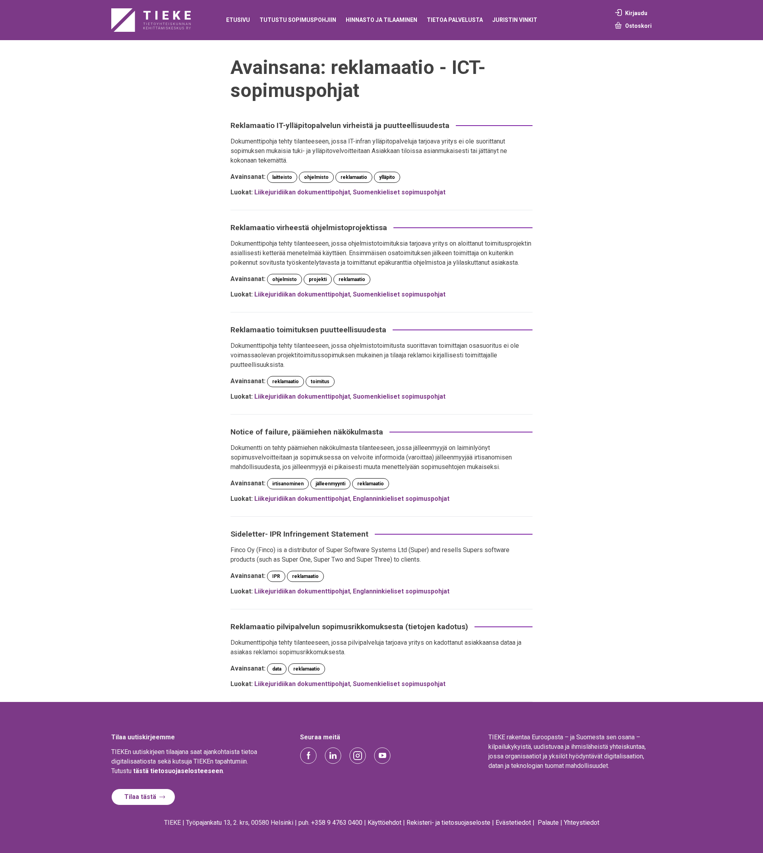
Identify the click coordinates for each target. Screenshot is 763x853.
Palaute (548, 822)
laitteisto (282, 177)
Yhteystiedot (581, 822)
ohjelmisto (316, 177)
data (276, 669)
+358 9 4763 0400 (336, 822)
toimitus (320, 381)
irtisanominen (288, 484)
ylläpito (387, 177)
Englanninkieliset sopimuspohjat (401, 498)
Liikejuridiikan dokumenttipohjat (302, 192)
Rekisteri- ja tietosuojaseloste (448, 822)
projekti (318, 279)
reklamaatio (354, 177)
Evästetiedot (513, 822)
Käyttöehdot (384, 822)
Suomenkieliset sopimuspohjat (399, 192)
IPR (276, 576)
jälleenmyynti (330, 484)
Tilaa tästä (140, 797)
